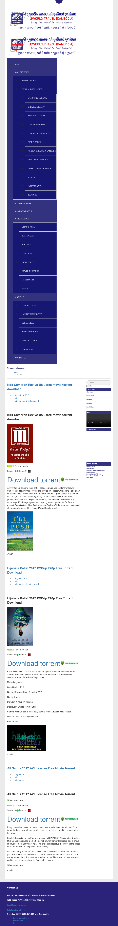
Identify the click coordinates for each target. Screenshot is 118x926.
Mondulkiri (89, 403)
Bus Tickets (27, 245)
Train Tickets (28, 262)
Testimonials (28, 349)
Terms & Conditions (31, 341)
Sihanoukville (90, 396)
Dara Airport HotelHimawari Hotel (95, 476)
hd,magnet (19, 400)
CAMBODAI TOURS (23, 204)
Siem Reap (89, 392)
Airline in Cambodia (37, 98)
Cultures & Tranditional (40, 133)
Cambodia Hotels (23, 211)
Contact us (20, 358)
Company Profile (30, 305)
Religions (32, 195)
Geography (33, 177)
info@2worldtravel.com (16, 905)
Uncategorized (32, 400)
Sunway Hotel (90, 466)
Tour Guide (27, 253)
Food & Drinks (34, 142)
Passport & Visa (35, 186)
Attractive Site (29, 80)
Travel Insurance (30, 271)
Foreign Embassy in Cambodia (42, 151)
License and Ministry (32, 314)
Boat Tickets (28, 236)
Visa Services (28, 280)
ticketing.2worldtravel (16, 910)
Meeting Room (28, 227)
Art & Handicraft (36, 107)
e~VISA (25, 289)
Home (17, 65)
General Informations (32, 89)
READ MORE (90, 478)
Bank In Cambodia (36, 116)
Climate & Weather (36, 125)
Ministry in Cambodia (38, 160)
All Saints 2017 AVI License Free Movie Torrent (41, 768)
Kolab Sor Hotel (90, 472)
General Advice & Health (40, 169)
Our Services (28, 323)
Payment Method (30, 332)
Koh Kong (89, 399)
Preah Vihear (90, 407)
